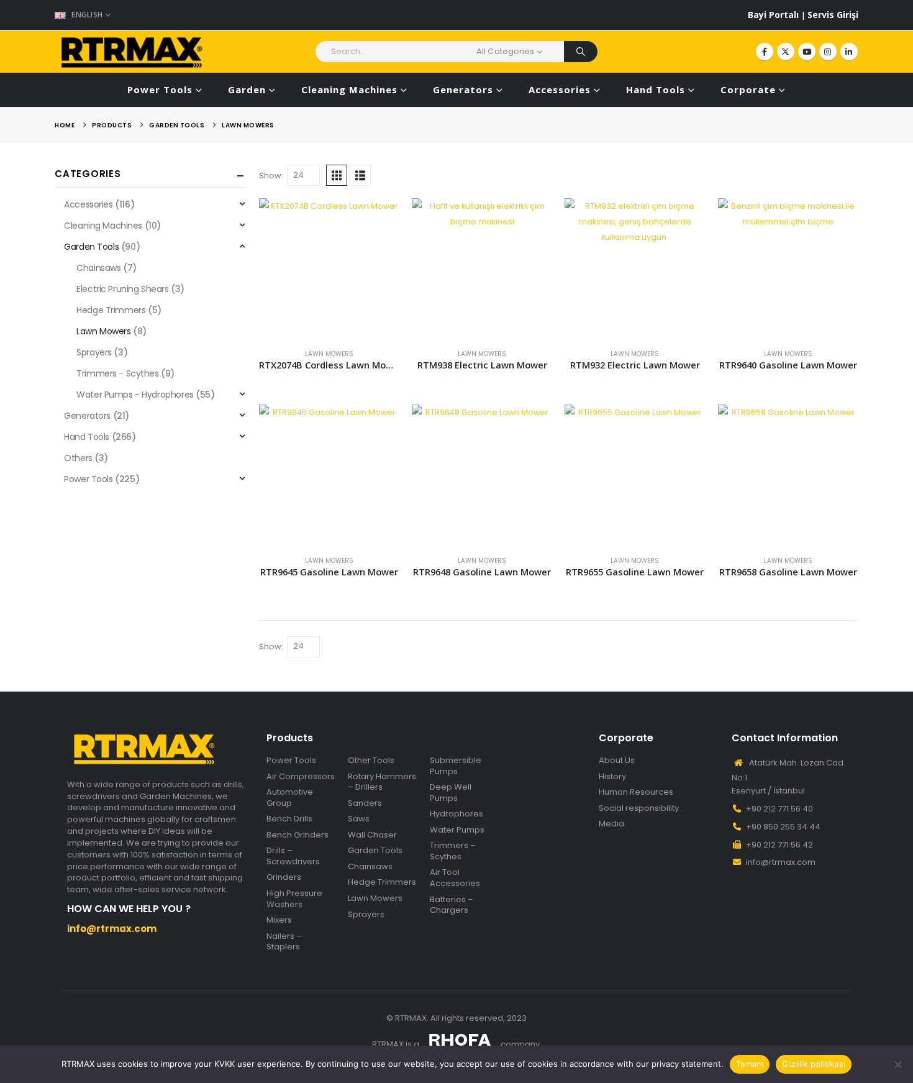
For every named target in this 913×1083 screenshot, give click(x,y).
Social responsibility (639, 808)
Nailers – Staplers (284, 942)
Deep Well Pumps (450, 792)
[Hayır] (897, 1064)
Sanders (365, 803)
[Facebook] (764, 51)
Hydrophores (456, 814)
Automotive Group (289, 797)
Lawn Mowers (329, 354)
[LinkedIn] (849, 51)
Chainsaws (98, 268)
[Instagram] (828, 51)
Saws (359, 819)
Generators (463, 89)
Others (78, 458)
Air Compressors (300, 776)
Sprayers (94, 352)
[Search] (580, 51)
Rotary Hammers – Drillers (382, 782)
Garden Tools (91, 246)
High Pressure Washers (294, 899)
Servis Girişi (832, 15)
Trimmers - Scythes (117, 373)
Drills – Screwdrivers (293, 856)
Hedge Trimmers (110, 310)
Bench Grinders (297, 835)
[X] (785, 51)
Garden (247, 89)
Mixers (279, 920)
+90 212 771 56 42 (779, 845)
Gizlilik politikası (813, 1064)
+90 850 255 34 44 (783, 827)
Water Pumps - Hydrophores (135, 394)
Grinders (283, 877)
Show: (271, 175)
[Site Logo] (132, 51)
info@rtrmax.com (780, 862)
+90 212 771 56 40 (779, 809)
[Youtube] (806, 51)
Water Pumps (457, 830)
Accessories (560, 89)
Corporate (748, 89)
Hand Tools (655, 89)
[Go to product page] (329, 268)
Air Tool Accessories (455, 878)
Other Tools (371, 760)
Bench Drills (289, 819)
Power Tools (160, 89)
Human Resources (636, 792)
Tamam (749, 1064)
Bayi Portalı (774, 15)
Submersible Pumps (455, 766)
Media (611, 823)
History (612, 776)
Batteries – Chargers (451, 905)
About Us (617, 760)
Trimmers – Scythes (453, 851)
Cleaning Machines (349, 89)
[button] (336, 175)
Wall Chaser (372, 835)
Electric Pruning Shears (122, 289)
